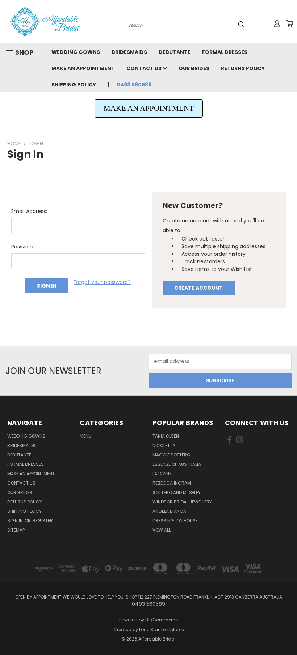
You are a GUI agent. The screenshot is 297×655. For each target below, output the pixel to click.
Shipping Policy (73, 84)
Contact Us (144, 68)
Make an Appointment (83, 68)
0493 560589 (134, 84)
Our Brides (194, 68)
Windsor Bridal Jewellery (182, 502)
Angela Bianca (169, 511)
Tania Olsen (165, 436)
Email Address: (29, 211)
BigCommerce (161, 620)
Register (43, 521)
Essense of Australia (176, 464)
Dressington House (175, 521)
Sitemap (16, 530)
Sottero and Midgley (176, 492)
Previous (286, 632)
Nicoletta (163, 445)
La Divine (161, 474)
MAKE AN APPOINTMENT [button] (149, 108)
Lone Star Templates (161, 629)
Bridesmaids (129, 52)
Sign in (15, 521)
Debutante (175, 52)
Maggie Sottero (171, 455)
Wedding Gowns (75, 52)
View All (161, 530)
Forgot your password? (102, 282)
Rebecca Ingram (171, 483)
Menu (85, 436)
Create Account (198, 288)
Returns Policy (243, 68)
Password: (23, 246)
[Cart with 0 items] (289, 23)
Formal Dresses (224, 52)
